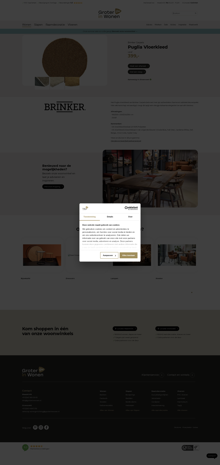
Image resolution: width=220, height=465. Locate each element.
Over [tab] (130, 217)
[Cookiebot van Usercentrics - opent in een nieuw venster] (126, 208)
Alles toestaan (128, 255)
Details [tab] (110, 217)
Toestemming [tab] (90, 217)
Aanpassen (108, 255)
